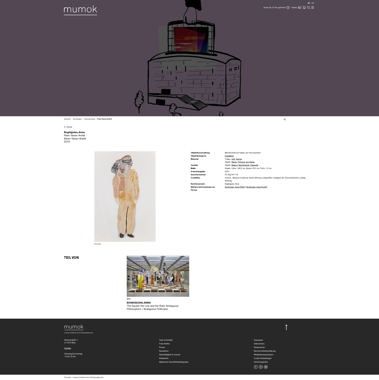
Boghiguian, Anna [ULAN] (256, 187)
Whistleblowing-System (263, 355)
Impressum (258, 340)
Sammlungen (77, 119)
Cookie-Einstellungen (263, 358)
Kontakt (67, 348)
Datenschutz (259, 344)
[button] (276, 7)
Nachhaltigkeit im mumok (169, 355)
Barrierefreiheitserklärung (264, 351)
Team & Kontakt (166, 340)
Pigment (241, 162)
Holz (233, 159)
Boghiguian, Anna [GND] (235, 187)
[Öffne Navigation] (312, 7)
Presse (162, 347)
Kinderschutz (259, 347)
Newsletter (164, 351)
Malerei (234, 165)
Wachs (234, 162)
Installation (229, 156)
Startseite (67, 119)
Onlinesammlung (89, 119)
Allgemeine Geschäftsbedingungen (174, 362)
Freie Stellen (164, 344)
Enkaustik (254, 165)
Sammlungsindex (261, 362)
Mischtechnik (243, 165)
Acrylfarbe (250, 162)
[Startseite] (80, 9)
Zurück (69, 127)
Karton (239, 159)
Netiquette (163, 358)
